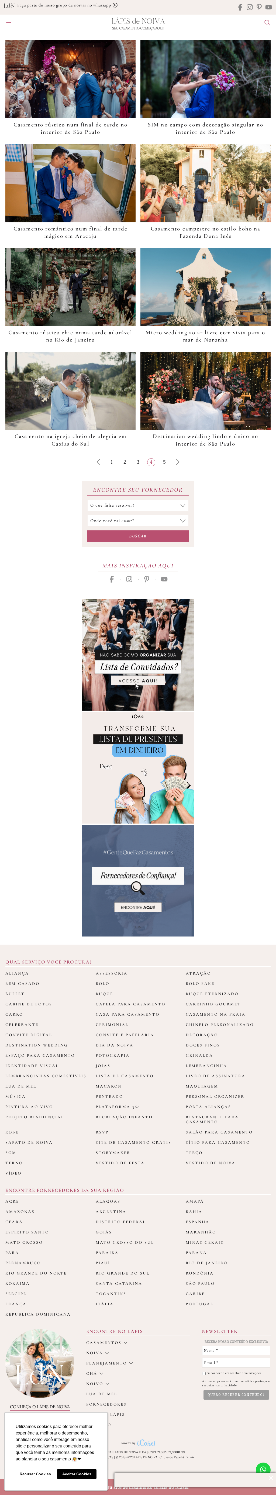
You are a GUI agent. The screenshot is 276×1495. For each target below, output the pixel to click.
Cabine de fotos (28, 1004)
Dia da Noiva (114, 1045)
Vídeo (13, 1173)
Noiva (94, 1352)
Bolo (102, 983)
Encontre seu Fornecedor (138, 489)
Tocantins (111, 1293)
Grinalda (199, 1055)
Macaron (109, 1086)
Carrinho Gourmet (213, 1004)
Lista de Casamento (125, 1075)
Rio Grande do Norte (36, 1273)
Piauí (103, 1262)
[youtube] (268, 8)
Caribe (195, 1293)
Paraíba (107, 1252)
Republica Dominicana (38, 1314)
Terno (14, 1162)
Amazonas (20, 1211)
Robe (12, 1132)
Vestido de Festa (120, 1162)
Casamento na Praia (216, 1014)
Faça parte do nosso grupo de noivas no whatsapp (64, 5)
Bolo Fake (200, 983)
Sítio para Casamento (218, 1142)
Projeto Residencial (34, 1117)
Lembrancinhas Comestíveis (46, 1075)
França (16, 1304)
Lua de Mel (20, 1086)
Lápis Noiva (138, 21)
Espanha (197, 1221)
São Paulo (200, 1283)
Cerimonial (112, 1024)
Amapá (195, 1201)
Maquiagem (202, 1086)
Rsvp (102, 1132)
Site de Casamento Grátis (133, 1142)
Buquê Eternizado (212, 993)
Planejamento (106, 1363)
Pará (12, 1252)
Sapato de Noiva (29, 1142)
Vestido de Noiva (211, 1162)
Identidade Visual (32, 1065)
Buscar (138, 536)
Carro (14, 1014)
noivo (94, 1383)
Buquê (104, 993)
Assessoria (111, 973)
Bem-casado (22, 983)
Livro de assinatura (216, 1075)
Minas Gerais (205, 1242)
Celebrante (22, 1024)
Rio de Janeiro (206, 1262)
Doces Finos (203, 1045)
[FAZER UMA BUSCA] (265, 23)
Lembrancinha (206, 1065)
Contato (98, 1424)
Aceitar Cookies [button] (76, 1474)
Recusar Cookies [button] (35, 1474)
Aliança (17, 973)
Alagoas (108, 1201)
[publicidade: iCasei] (138, 768)
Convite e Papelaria (125, 1034)
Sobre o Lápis (105, 1414)
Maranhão (201, 1232)
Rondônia (200, 1273)
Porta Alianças (208, 1106)
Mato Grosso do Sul (125, 1242)
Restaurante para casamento (212, 1119)
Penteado (109, 1096)
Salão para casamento (219, 1132)
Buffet (15, 993)
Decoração (202, 1034)
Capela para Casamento (130, 1004)
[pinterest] (259, 8)
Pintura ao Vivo (29, 1106)
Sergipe (15, 1293)
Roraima (17, 1283)
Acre (12, 1201)
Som (10, 1152)
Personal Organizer (215, 1096)
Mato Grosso (24, 1242)
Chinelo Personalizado (220, 1024)
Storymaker (113, 1152)
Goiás (104, 1232)
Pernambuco (23, 1262)
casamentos (104, 1342)
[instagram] (249, 8)
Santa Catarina (119, 1283)
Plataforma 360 (118, 1106)
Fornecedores (106, 1404)
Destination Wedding (36, 1045)
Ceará (14, 1221)
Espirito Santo (27, 1232)
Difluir (189, 1457)
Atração (198, 973)
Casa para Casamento (128, 1014)
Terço (194, 1152)
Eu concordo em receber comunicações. (234, 1373)
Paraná (196, 1252)
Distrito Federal (121, 1221)
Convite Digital (28, 1034)
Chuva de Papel (171, 1457)
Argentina (111, 1211)
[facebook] (240, 8)
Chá (91, 1373)
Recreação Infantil (125, 1117)
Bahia (194, 1211)
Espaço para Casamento (40, 1055)
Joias (103, 1065)
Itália (105, 1304)
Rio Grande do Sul (123, 1273)
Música (15, 1096)
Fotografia (113, 1055)
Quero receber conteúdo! (236, 1395)
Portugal (199, 1304)
